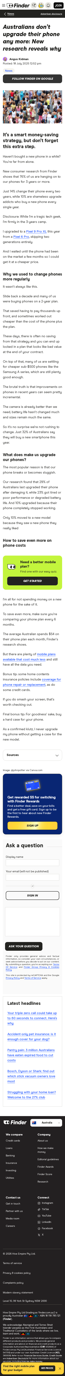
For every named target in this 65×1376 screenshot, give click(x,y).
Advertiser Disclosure (17, 1358)
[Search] (34, 5)
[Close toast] (60, 1369)
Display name (14, 856)
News (10, 14)
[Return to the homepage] (18, 5)
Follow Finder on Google (32, 78)
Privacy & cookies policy (17, 1273)
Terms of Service (32, 978)
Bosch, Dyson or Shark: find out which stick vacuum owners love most (31, 1076)
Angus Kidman (19, 59)
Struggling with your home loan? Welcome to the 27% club (31, 1095)
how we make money (32, 1361)
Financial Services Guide (36, 1356)
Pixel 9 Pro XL (36, 231)
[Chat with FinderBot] (41, 5)
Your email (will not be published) (27, 871)
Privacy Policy (13, 978)
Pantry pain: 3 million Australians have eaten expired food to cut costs (31, 1055)
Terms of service (12, 1263)
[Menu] (3, 5)
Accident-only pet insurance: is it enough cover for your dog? (31, 1037)
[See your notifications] (48, 5)
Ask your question (24, 946)
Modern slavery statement (18, 1292)
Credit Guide (55, 1356)
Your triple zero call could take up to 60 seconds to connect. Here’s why (32, 1018)
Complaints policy (13, 1283)
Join (58, 5)
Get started (32, 581)
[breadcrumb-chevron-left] (5, 14)
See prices (47, 1368)
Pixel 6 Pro (21, 236)
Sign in (32, 895)
